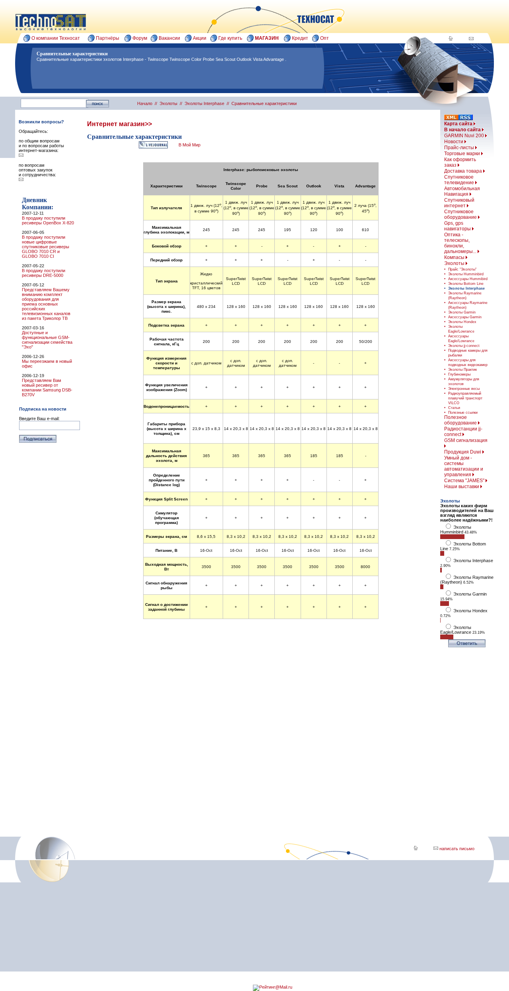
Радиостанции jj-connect (463, 431)
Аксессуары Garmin (465, 317)
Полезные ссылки (463, 413)
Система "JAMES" (465, 480)
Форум (139, 38)
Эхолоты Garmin (462, 312)
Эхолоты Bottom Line (466, 284)
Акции (199, 38)
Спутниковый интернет (459, 202)
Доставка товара (463, 171)
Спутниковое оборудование (461, 214)
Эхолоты (455, 263)
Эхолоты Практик (462, 370)
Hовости (454, 141)
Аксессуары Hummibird (468, 279)
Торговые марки (462, 153)
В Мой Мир (189, 144)
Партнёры (107, 38)
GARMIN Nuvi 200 (464, 135)
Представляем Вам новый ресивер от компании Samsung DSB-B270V (47, 387)
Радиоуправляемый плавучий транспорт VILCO (465, 398)
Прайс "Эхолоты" (462, 269)
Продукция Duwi (463, 452)
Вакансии (169, 38)
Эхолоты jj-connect (464, 346)
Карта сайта (459, 124)
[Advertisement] (261, 719)
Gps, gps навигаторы (458, 226)
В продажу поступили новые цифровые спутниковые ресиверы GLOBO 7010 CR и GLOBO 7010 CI (45, 247)
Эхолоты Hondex (462, 322)
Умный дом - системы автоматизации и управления (463, 466)
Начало (144, 103)
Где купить (230, 38)
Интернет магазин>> (119, 124)
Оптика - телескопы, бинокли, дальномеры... (461, 243)
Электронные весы (464, 389)
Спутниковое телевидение (459, 179)
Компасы (455, 257)
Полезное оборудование (461, 420)
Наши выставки (462, 486)
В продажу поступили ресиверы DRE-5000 (43, 273)
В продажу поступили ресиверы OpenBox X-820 (48, 220)
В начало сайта (463, 129)
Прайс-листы (459, 147)
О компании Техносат (55, 38)
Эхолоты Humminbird (466, 274)
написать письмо (456, 848)
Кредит (300, 38)
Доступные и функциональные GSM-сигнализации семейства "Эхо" (47, 339)
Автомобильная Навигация (462, 191)
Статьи (454, 408)
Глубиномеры (459, 374)
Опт (324, 38)
